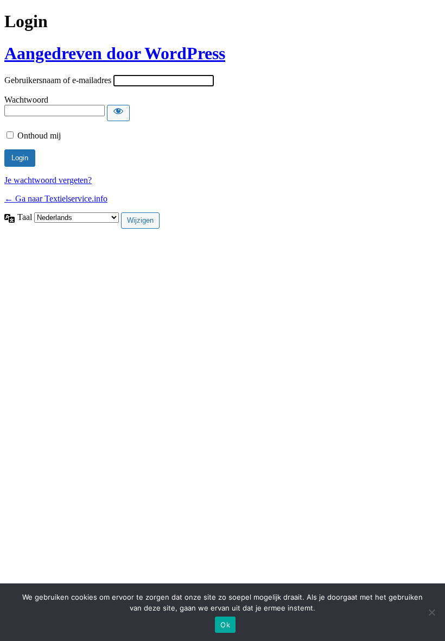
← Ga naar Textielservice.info (55, 198)
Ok (225, 624)
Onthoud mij (39, 135)
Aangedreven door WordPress (114, 53)
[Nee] (431, 612)
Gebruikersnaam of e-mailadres (57, 80)
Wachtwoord (26, 99)
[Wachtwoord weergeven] (118, 113)
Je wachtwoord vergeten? (48, 180)
